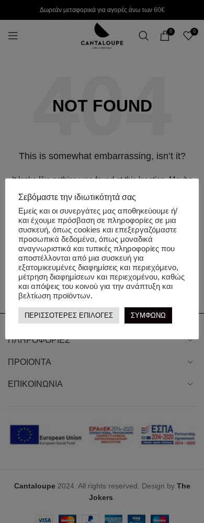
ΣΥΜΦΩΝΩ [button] (148, 315)
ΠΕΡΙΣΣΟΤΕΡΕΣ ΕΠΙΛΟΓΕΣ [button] (69, 315)
